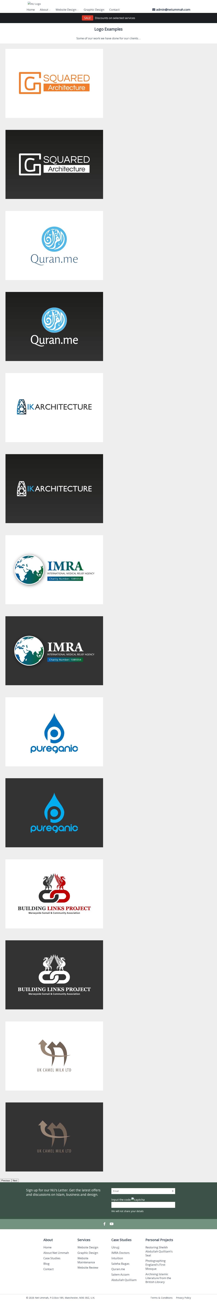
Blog (46, 1264)
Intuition (117, 1258)
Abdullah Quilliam (123, 1280)
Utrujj (115, 1247)
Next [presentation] (15, 1180)
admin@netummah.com (173, 9)
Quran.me (118, 1269)
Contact (114, 10)
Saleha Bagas (120, 1264)
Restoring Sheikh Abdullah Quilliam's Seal (159, 1251)
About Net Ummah (56, 1253)
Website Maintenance (86, 1260)
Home (31, 10)
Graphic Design (94, 10)
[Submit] (172, 1191)
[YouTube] (112, 1224)
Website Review (87, 1267)
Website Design (87, 1247)
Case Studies (51, 1258)
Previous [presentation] (5, 1180)
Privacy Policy (183, 1297)
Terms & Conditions (161, 1297)
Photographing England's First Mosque (155, 1265)
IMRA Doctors (120, 1253)
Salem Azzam (120, 1274)
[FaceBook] (104, 1224)
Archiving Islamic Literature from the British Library (158, 1278)
